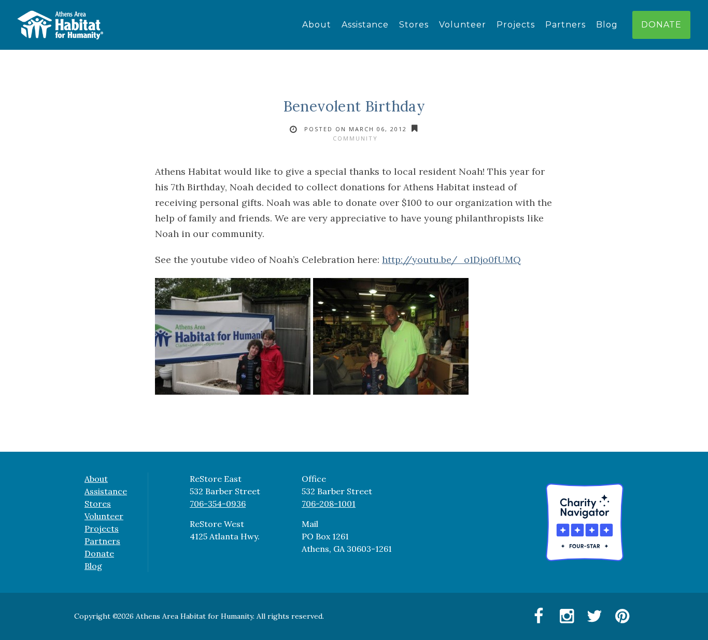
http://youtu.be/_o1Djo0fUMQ (451, 260)
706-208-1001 (329, 503)
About (316, 25)
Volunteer (462, 25)
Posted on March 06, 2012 (355, 129)
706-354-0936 (218, 503)
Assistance (365, 25)
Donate (661, 25)
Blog (607, 25)
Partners (565, 25)
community (355, 138)
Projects (516, 25)
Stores (414, 25)
